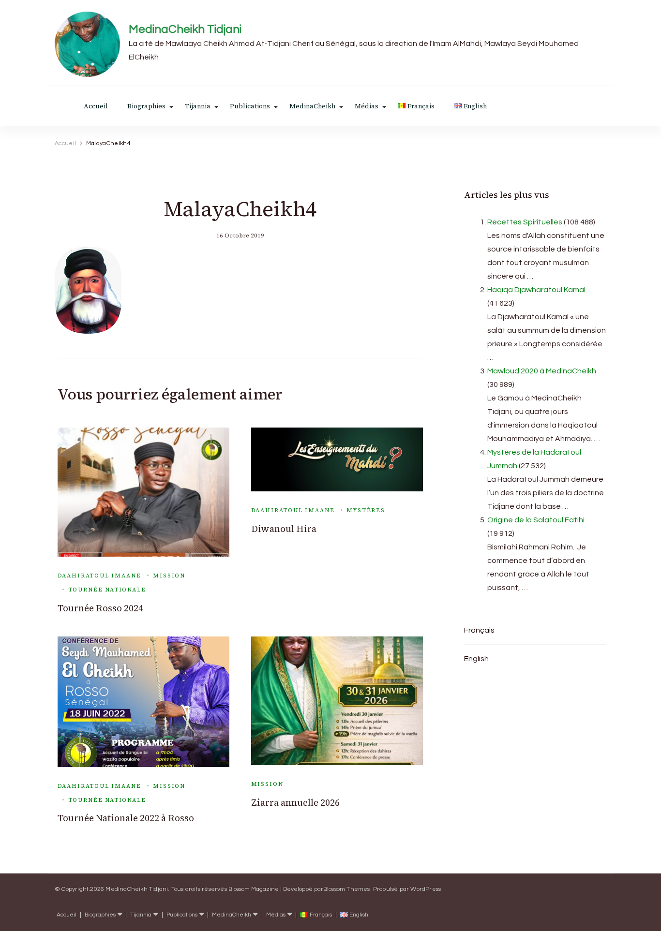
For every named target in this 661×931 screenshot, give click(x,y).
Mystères (365, 510)
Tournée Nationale (107, 589)
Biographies (146, 106)
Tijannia (197, 106)
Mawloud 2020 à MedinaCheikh (541, 371)
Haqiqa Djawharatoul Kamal (536, 290)
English (476, 659)
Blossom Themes (346, 889)
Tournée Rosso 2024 (100, 608)
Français (479, 630)
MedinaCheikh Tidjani (185, 29)
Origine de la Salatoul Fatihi (536, 520)
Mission (169, 575)
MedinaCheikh (312, 106)
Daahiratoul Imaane (99, 575)
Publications (250, 106)
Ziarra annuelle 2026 (295, 803)
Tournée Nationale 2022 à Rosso (126, 818)
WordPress (425, 889)
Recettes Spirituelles (524, 222)
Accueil (96, 106)
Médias (366, 106)
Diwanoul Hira (283, 529)
